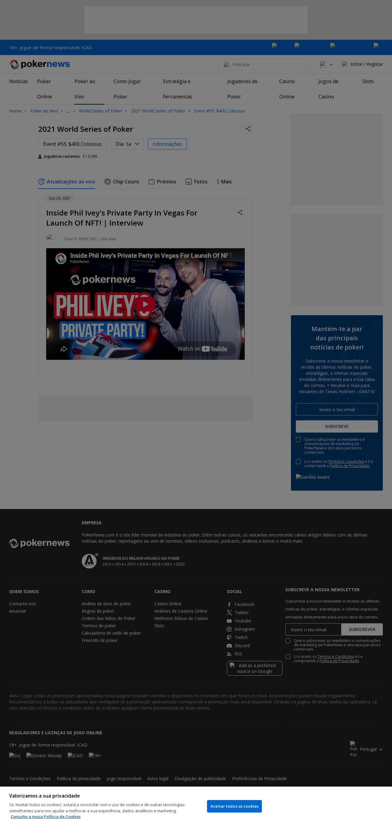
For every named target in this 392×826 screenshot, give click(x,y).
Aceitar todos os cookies (234, 806)
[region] (196, 806)
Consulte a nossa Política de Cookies (46, 816)
